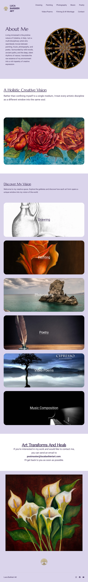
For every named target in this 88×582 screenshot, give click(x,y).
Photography (44, 294)
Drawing (44, 219)
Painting (44, 257)
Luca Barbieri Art (15, 8)
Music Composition (44, 408)
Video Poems (44, 370)
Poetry (44, 332)
